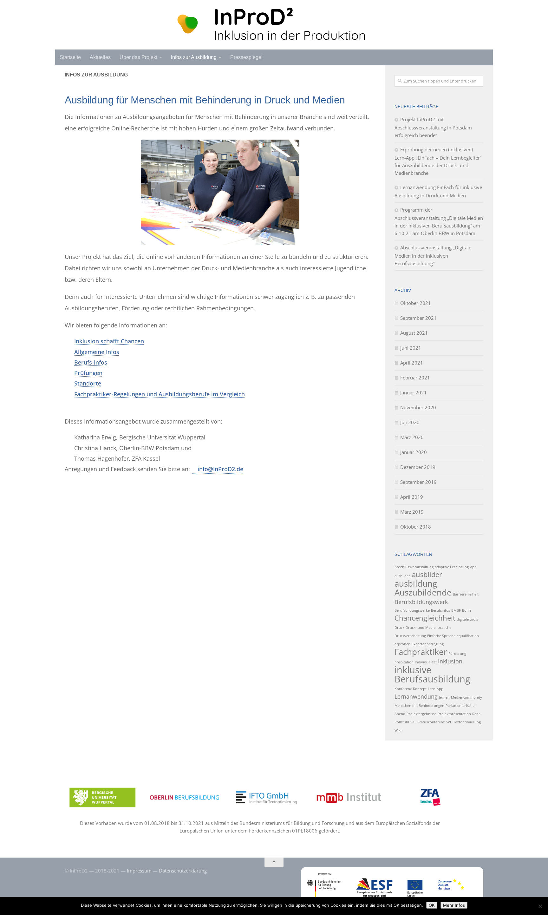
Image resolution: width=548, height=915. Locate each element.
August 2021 (414, 333)
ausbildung (416, 583)
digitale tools (467, 619)
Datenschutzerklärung (183, 870)
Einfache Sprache (441, 636)
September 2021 (418, 318)
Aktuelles (100, 57)
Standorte (87, 383)
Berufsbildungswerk (421, 602)
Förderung (457, 653)
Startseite (70, 57)
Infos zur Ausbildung (194, 57)
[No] (540, 906)
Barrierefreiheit (466, 594)
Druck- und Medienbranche (428, 627)
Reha (476, 714)
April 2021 (411, 362)
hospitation (404, 662)
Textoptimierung (467, 722)
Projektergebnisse (421, 714)
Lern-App (435, 689)
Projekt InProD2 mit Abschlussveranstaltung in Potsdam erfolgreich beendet (433, 127)
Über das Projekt (138, 57)
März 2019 (412, 512)
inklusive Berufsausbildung (432, 674)
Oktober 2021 (415, 303)
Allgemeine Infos (96, 352)
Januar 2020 (413, 452)
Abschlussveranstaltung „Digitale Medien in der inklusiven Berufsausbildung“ (433, 255)
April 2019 (411, 497)
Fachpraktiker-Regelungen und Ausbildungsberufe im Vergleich (159, 394)
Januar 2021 (413, 392)
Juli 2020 (410, 422)
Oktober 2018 (415, 526)
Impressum (139, 870)
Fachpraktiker (421, 651)
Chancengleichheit (425, 618)
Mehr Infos (454, 905)
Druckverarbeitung (410, 636)
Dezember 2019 (417, 467)
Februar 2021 (415, 377)
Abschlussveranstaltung (414, 567)
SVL (449, 722)
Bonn (466, 610)
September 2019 (418, 482)
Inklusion (450, 661)
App (473, 567)
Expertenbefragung (428, 644)
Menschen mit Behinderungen (419, 705)
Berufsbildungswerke (412, 610)
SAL (413, 722)
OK (432, 905)
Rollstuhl (402, 722)
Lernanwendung (416, 696)
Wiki (398, 730)
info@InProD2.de (220, 469)
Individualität (426, 662)
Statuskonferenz (431, 722)
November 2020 (418, 407)
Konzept (420, 689)
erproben (402, 644)
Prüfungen (88, 373)
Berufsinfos (440, 610)
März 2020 (412, 437)
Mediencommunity (466, 697)
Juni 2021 (410, 348)
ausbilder (427, 574)
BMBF (456, 610)
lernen (444, 697)
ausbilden (403, 576)
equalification (468, 636)
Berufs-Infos (90, 362)
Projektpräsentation (454, 714)
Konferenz (403, 689)
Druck (399, 627)
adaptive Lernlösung (452, 567)
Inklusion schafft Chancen (109, 341)
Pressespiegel (246, 57)
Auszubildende (423, 592)
